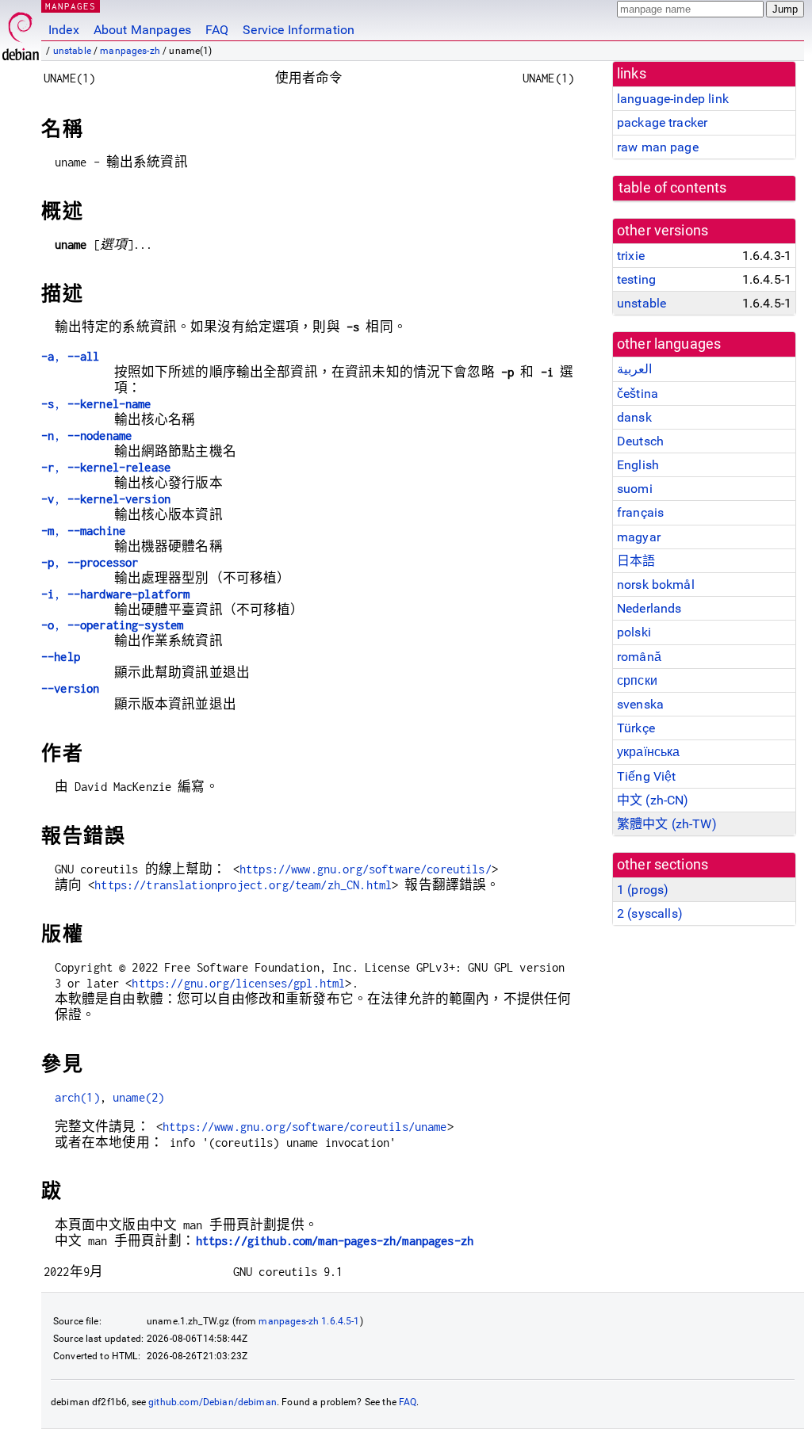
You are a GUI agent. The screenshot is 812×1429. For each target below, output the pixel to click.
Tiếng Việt (646, 776)
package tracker (662, 122)
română (639, 656)
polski (634, 632)
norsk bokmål (656, 584)
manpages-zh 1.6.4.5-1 (309, 1321)
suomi (635, 488)
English (638, 464)
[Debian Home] (20, 32)
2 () (650, 913)
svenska (640, 704)
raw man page (658, 147)
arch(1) (77, 1097)
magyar (639, 536)
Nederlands (649, 608)
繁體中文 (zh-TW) (667, 823)
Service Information (298, 29)
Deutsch (640, 441)
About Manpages (142, 29)
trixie (631, 255)
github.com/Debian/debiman (212, 1402)
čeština (637, 393)
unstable (72, 50)
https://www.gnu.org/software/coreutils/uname (305, 1126)
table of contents (673, 188)
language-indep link (673, 98)
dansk (634, 417)
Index (63, 29)
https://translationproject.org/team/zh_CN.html (243, 885)
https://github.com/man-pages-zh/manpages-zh (334, 1241)
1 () (642, 889)
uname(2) (138, 1097)
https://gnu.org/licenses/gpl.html (238, 983)
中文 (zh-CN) (653, 800)
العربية (634, 368)
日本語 (636, 560)
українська (648, 751)
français (640, 512)
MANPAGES (70, 6)
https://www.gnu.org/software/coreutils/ (365, 869)
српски (637, 680)
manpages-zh (130, 50)
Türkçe (636, 728)
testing (636, 279)
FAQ (216, 29)
